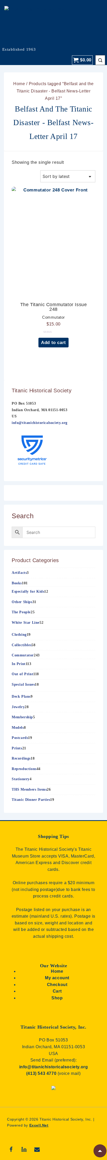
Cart (57, 991)
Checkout (57, 984)
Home (19, 83)
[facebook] (11, 1149)
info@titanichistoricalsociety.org (40, 423)
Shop (57, 998)
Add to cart (53, 342)
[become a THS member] (53, 1090)
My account (57, 978)
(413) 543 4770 (42, 1073)
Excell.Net (39, 1125)
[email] (37, 1149)
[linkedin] (24, 1149)
